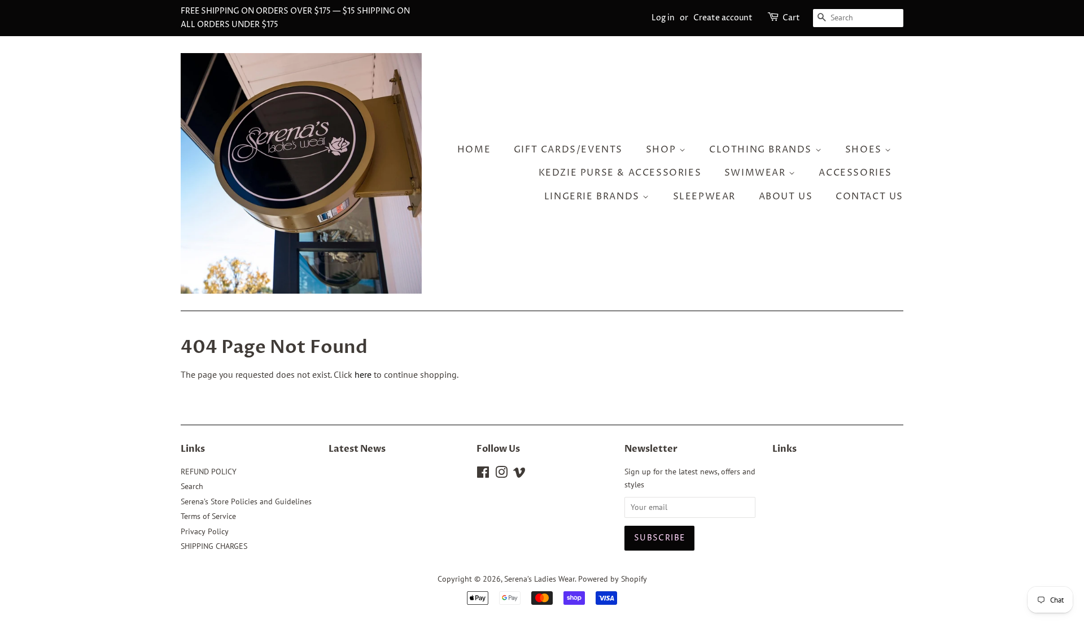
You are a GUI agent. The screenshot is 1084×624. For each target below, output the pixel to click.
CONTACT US (869, 196)
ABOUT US (786, 196)
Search (192, 486)
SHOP (662, 149)
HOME (474, 149)
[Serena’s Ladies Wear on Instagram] (501, 474)
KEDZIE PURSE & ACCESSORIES (620, 173)
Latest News (357, 449)
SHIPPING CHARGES (214, 546)
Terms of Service (208, 516)
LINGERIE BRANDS (593, 196)
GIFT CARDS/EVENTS (568, 149)
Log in (663, 17)
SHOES (865, 149)
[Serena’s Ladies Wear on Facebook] (483, 474)
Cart (791, 17)
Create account (723, 17)
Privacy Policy (205, 531)
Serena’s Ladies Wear (539, 579)
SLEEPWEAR (704, 196)
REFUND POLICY (209, 471)
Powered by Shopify (612, 579)
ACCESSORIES (855, 173)
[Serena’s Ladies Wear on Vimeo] (519, 474)
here (363, 374)
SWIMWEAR (756, 173)
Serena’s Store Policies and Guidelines (246, 501)
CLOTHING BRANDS (762, 149)
